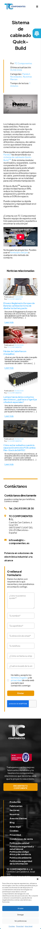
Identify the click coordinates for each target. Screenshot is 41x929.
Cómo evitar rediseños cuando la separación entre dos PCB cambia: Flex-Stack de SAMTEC (19, 448)
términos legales (19, 677)
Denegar (20, 915)
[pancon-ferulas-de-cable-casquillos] (20, 327)
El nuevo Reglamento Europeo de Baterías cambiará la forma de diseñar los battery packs (19, 306)
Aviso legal (28, 926)
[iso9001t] (21, 752)
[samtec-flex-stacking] (20, 421)
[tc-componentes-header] (15, 4)
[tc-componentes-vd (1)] (16, 726)
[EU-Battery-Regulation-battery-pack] (20, 279)
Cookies (12, 926)
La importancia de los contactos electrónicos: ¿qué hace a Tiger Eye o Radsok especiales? (20, 399)
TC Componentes (23, 63)
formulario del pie (19, 252)
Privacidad (20, 926)
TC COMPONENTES (14, 299)
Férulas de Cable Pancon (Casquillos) (14, 352)
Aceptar (20, 908)
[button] (37, 879)
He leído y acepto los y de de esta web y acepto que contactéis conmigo (22, 680)
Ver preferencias (20, 921)
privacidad (16, 680)
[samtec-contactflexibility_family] (20, 373)
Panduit (26, 74)
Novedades (16, 76)
